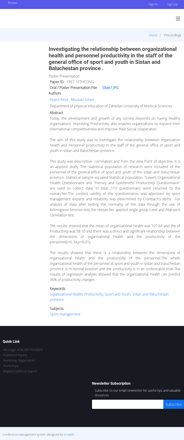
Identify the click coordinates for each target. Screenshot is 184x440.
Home (153, 35)
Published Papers (15, 355)
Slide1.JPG (110, 87)
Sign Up (172, 4)
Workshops (11, 365)
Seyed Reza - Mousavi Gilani (72, 99)
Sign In (153, 4)
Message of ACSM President (23, 349)
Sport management (65, 314)
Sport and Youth (117, 294)
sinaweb (69, 434)
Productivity (93, 294)
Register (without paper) (20, 371)
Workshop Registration (19, 360)
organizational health (66, 294)
